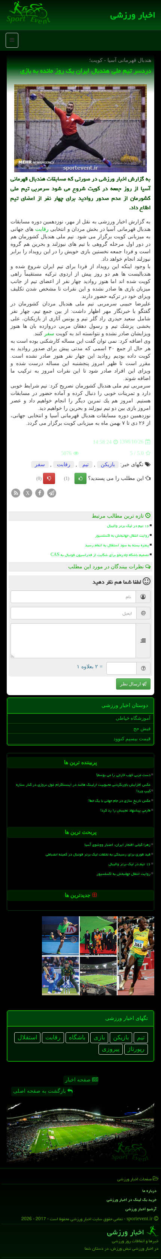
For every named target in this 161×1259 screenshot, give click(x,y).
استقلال (27, 1037)
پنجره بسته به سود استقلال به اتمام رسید (117, 545)
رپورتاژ (136, 1049)
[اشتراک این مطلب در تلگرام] (51, 492)
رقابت (42, 229)
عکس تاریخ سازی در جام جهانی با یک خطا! (119, 800)
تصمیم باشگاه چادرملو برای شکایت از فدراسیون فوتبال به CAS (100, 555)
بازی (99, 1037)
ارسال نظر (131, 684)
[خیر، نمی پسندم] (49, 478)
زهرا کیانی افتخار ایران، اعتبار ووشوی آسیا (118, 844)
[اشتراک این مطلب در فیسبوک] (39, 492)
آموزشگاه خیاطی (133, 718)
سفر (49, 333)
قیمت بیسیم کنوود (132, 738)
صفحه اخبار (78, 1080)
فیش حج (142, 728)
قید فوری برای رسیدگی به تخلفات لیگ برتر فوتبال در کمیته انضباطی (98, 854)
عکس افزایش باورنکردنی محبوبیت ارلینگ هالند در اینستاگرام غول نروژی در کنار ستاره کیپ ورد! (83, 788)
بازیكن (108, 464)
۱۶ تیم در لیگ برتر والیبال (128, 526)
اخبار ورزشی (132, 15)
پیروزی (110, 1049)
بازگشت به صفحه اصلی (40, 1091)
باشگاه (77, 1037)
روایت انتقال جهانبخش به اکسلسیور (122, 535)
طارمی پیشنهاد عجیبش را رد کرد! (125, 810)
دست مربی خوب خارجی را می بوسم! (123, 775)
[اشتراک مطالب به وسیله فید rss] (15, 492)
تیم (85, 464)
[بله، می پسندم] (80, 478)
